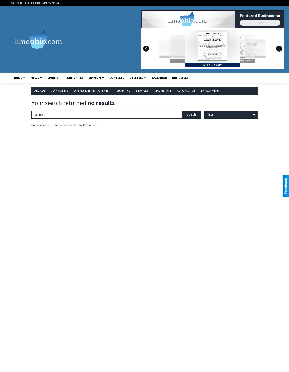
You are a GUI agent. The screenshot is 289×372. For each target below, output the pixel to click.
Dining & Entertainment (92, 90)
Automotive (186, 90)
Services (142, 90)
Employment (210, 90)
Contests (117, 78)
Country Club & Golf (85, 125)
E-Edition (35, 2)
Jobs (26, 2)
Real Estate (162, 90)
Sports (53, 78)
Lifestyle (136, 78)
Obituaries (75, 78)
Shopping (123, 90)
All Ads (39, 90)
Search (191, 114)
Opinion (95, 78)
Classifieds (16, 2)
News (35, 78)
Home (18, 78)
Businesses (180, 78)
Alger (210, 114)
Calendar (159, 78)
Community (59, 90)
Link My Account (51, 2)
